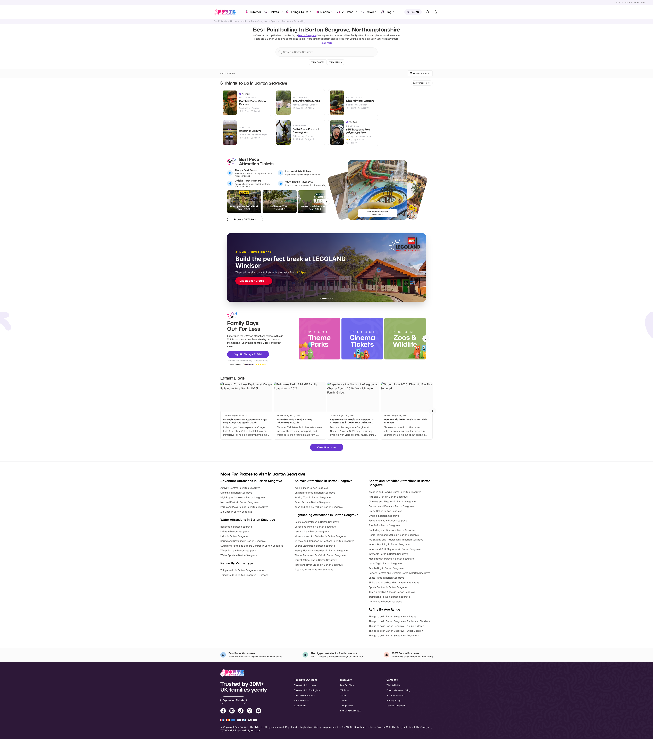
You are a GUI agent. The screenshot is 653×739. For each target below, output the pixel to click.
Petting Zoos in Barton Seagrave (313, 497)
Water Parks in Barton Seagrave (238, 550)
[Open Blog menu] (394, 12)
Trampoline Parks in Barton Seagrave (389, 596)
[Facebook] (223, 711)
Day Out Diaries (347, 685)
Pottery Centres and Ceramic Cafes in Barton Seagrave (399, 572)
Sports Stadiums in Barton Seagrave (315, 545)
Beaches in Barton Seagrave (236, 526)
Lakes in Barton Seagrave (234, 531)
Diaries (325, 12)
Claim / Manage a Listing (398, 690)
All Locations (300, 705)
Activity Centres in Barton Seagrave (240, 487)
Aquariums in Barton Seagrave (311, 487)
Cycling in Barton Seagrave (384, 515)
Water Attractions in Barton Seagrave (247, 519)
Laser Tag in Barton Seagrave (385, 563)
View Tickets (317, 62)
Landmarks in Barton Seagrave (312, 531)
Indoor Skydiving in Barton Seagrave (389, 544)
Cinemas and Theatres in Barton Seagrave (392, 501)
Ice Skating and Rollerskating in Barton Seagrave (396, 539)
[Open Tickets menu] (282, 12)
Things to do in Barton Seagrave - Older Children (396, 630)
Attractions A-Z (301, 700)
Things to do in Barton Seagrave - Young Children (396, 626)
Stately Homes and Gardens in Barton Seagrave (321, 550)
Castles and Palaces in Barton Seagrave (317, 521)
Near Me (415, 12)
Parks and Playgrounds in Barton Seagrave (244, 506)
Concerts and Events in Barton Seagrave (391, 506)
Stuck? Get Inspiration (304, 695)
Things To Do (299, 12)
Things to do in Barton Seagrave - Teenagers (394, 635)
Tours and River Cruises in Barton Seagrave (319, 564)
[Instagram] (249, 711)
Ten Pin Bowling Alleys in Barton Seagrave (392, 591)
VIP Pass (347, 12)
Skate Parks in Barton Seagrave (386, 577)
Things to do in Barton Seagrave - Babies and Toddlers (399, 621)
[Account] (435, 12)
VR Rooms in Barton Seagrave (385, 601)
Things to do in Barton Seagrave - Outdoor (244, 574)
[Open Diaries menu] (332, 12)
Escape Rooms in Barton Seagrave (388, 520)
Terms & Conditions (396, 705)
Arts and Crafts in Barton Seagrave (388, 496)
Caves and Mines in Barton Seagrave (315, 526)
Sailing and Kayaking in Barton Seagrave (243, 540)
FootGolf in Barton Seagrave (384, 525)
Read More (326, 42)
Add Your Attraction (396, 695)
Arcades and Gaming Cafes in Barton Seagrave (395, 491)
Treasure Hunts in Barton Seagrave (314, 569)
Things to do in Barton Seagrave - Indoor (243, 570)
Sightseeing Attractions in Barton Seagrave (326, 515)
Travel (369, 12)
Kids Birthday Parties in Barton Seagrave (391, 558)
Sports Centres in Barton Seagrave (388, 587)
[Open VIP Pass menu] (356, 12)
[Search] (427, 12)
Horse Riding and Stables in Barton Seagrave (394, 534)
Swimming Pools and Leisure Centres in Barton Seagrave (251, 545)
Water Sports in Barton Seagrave (238, 555)
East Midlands (220, 21)
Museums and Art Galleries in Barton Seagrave (320, 536)
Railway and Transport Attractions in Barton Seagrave (324, 540)
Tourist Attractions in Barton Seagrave (316, 560)
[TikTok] (241, 711)
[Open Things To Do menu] (311, 12)
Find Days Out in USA (350, 710)
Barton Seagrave (259, 21)
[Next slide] (425, 338)
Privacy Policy (393, 700)
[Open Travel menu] (376, 12)
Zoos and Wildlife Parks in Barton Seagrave (319, 506)
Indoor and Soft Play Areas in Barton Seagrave (395, 549)
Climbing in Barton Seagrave (236, 492)
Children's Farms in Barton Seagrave (315, 492)
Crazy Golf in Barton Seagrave (385, 511)
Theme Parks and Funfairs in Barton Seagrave (320, 555)
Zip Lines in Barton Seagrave (236, 511)
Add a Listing (621, 3)
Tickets (274, 12)
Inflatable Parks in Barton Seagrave (388, 553)
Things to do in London (305, 685)
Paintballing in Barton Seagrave (386, 568)
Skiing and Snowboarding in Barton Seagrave (394, 582)
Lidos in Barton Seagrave (234, 536)
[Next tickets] (326, 201)
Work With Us (638, 3)
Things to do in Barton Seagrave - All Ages (392, 616)
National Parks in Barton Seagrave (239, 502)
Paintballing (299, 21)
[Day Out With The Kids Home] (225, 12)
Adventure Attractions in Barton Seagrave (251, 481)
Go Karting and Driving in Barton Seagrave (392, 530)
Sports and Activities (281, 21)
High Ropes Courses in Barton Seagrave (242, 497)
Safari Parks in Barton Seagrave (312, 502)
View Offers (335, 62)
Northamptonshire (239, 21)
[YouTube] (258, 711)
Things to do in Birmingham (307, 690)
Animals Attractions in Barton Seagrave (324, 481)
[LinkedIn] (232, 711)
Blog (388, 12)
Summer (255, 12)
